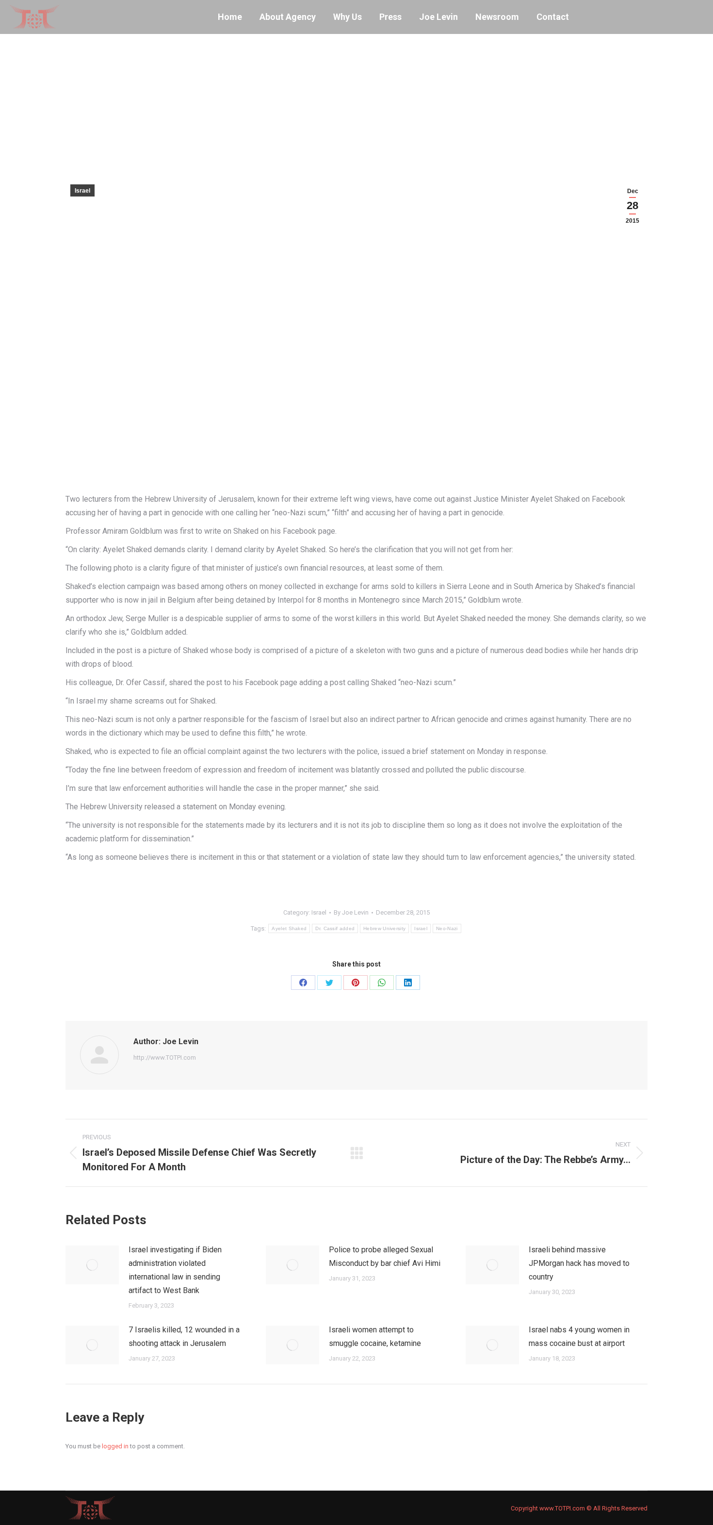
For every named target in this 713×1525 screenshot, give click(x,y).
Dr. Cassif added (335, 928)
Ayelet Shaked (289, 928)
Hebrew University (384, 928)
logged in (115, 1446)
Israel (82, 190)
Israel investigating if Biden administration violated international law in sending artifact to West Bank (175, 1270)
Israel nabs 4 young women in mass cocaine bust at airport (579, 1336)
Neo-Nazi (446, 928)
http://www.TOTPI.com (164, 1057)
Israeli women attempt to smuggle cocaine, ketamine (375, 1336)
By (351, 912)
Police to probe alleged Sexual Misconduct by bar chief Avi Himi (384, 1256)
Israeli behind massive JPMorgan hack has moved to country (579, 1263)
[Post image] (92, 1265)
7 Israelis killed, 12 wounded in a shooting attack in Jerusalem (184, 1336)
